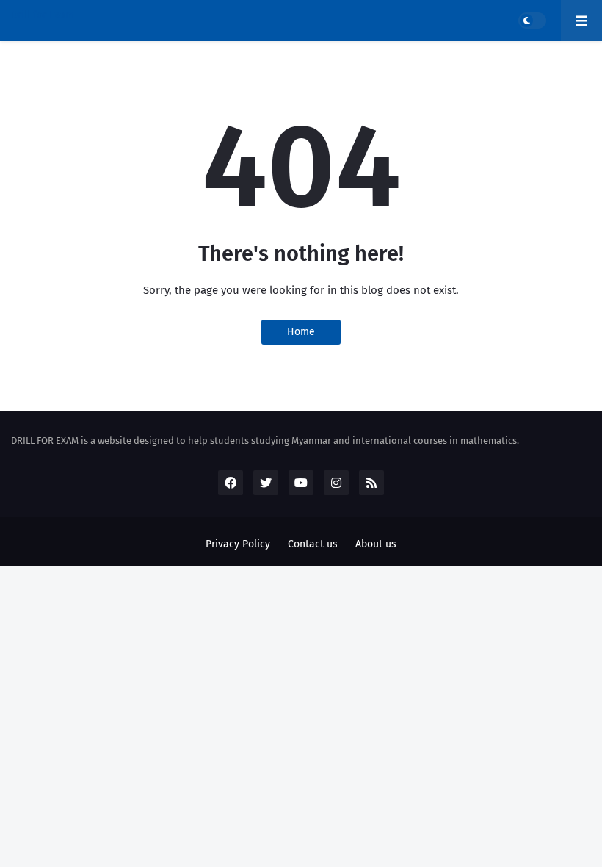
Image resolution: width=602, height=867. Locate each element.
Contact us (313, 544)
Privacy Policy (238, 544)
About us (375, 544)
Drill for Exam (42, 15)
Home (301, 331)
